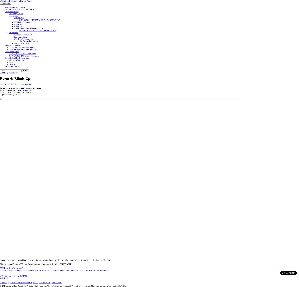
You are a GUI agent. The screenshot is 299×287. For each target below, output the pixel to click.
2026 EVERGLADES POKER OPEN (19, 10)
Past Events (13, 16)
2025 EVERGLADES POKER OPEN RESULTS (37, 31)
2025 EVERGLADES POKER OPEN (28, 28)
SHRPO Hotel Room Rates (15, 7)
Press (11, 62)
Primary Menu (5, 3)
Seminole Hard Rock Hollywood (17, 58)
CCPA (35, 283)
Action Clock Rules (21, 43)
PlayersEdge (4, 283)
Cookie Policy (57, 283)
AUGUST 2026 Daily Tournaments (22, 54)
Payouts (28, 90)
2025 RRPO (18, 26)
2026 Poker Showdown (23, 22)
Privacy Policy (44, 283)
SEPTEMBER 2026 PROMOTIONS (23, 50)
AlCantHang (26, 84)
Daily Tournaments (12, 52)
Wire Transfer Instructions (23, 39)
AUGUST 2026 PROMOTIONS (21, 47)
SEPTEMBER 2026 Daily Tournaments (24, 56)
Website (12, 64)
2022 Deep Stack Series (9, 73)
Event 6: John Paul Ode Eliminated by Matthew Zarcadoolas (83, 270)
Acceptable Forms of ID (23, 35)
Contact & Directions (17, 60)
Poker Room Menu (12, 66)
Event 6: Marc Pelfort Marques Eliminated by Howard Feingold (28, 270)
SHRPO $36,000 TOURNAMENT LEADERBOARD (39, 20)
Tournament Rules (21, 37)
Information (13, 33)
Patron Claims (16, 283)
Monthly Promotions (12, 45)
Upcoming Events (16, 14)
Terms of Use (27, 283)
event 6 (20, 268)
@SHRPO (4, 278)
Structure (20, 90)
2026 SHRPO (19, 18)
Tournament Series (11, 12)
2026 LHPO (18, 24)
